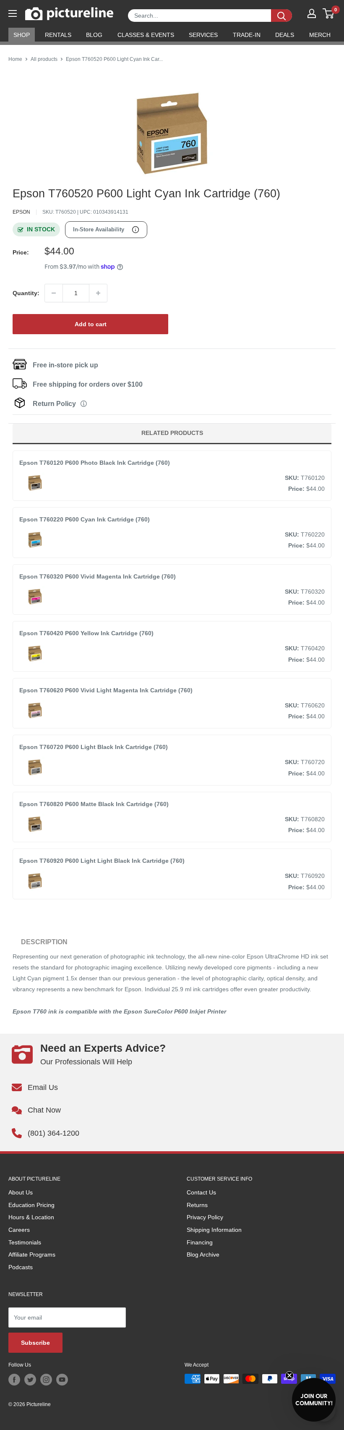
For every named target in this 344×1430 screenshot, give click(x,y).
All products (44, 59)
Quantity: (26, 293)
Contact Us (201, 1192)
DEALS (284, 34)
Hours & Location (31, 1217)
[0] (328, 13)
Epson (21, 212)
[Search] (281, 15)
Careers (19, 1229)
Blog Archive (203, 1254)
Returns (197, 1205)
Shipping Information (214, 1229)
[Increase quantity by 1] (98, 293)
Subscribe (35, 1342)
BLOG (94, 34)
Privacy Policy (205, 1217)
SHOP (21, 34)
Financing (200, 1242)
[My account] (312, 13)
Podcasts (20, 1267)
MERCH (320, 34)
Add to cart (91, 324)
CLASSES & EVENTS (145, 34)
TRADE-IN (247, 34)
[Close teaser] (289, 1375)
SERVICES (203, 34)
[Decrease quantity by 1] (54, 293)
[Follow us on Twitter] (30, 1379)
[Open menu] (12, 13)
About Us (20, 1192)
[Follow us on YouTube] (62, 1379)
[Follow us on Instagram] (46, 1379)
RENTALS (58, 34)
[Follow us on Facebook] (14, 1379)
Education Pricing (31, 1205)
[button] (314, 1400)
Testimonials (24, 1242)
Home (15, 59)
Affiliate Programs (31, 1254)
